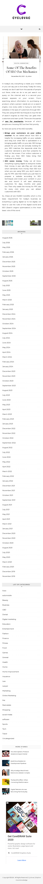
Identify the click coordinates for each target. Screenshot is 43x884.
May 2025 (6, 295)
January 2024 (7, 366)
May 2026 (6, 247)
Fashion (5, 634)
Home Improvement (10, 672)
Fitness (5, 643)
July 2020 (6, 552)
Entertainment (8, 629)
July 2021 (5, 510)
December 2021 (8, 486)
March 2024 (7, 357)
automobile (7, 595)
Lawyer (5, 686)
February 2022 (8, 476)
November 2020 (8, 538)
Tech (4, 729)
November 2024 (8, 319)
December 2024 (8, 314)
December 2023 (8, 371)
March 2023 (7, 414)
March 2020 (7, 562)
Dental (5, 614)
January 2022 (7, 481)
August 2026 (7, 238)
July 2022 (6, 452)
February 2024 (8, 362)
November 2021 (8, 490)
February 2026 (8, 252)
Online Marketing (9, 696)
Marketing (6, 691)
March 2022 (7, 471)
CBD (4, 610)
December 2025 (8, 262)
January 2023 (7, 424)
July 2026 (6, 243)
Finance (5, 638)
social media (7, 715)
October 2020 (7, 543)
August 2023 (7, 390)
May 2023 (6, 405)
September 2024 (9, 328)
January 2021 (7, 529)
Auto (4, 591)
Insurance (6, 676)
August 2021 (7, 505)
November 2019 (8, 576)
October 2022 (7, 438)
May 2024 (6, 347)
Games (5, 653)
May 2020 (6, 557)
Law (4, 681)
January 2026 (7, 257)
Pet (3, 700)
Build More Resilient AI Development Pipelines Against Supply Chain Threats (18, 762)
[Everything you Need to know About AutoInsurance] (36, 223)
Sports (5, 724)
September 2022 (9, 443)
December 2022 (8, 428)
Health (5, 662)
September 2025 (9, 276)
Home (4, 667)
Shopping (6, 710)
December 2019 (8, 571)
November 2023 (8, 376)
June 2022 (6, 457)
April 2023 (6, 409)
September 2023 (9, 386)
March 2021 (6, 524)
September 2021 (8, 500)
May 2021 (6, 514)
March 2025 (7, 300)
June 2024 (6, 343)
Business (5, 605)
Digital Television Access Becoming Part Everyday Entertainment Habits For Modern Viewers (19, 791)
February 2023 (8, 419)
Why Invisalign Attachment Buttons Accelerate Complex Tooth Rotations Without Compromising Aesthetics (20, 772)
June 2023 (6, 400)
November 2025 (8, 266)
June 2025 (6, 290)
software (5, 719)
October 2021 (7, 495)
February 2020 (8, 567)
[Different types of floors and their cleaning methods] (6, 223)
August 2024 (7, 333)
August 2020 (7, 548)
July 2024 (6, 338)
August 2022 (7, 448)
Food (4, 648)
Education (6, 624)
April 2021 (6, 519)
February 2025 (8, 305)
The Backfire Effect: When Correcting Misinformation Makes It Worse (19, 781)
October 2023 (7, 381)
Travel (4, 734)
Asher (30, 76)
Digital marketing (21, 63)
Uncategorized (8, 738)
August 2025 (7, 281)
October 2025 (7, 271)
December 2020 (8, 533)
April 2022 (6, 467)
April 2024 (6, 352)
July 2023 (6, 395)
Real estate (6, 705)
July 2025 (6, 285)
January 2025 (7, 309)
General (5, 657)
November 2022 (8, 433)
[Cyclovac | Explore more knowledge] (21, 12)
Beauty (5, 600)
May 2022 (6, 462)
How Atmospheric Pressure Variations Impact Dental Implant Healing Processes (20, 753)
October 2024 (7, 324)
